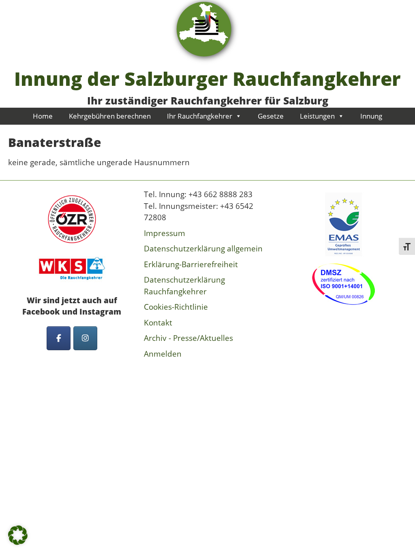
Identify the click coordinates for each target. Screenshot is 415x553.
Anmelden (163, 354)
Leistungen (317, 116)
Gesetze (271, 116)
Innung (371, 116)
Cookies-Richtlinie (176, 307)
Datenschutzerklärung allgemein (203, 248)
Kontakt (158, 322)
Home (43, 116)
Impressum (164, 233)
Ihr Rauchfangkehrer (199, 116)
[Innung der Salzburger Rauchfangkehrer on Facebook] (59, 338)
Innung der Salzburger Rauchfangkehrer (207, 78)
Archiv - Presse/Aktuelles (188, 338)
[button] (18, 535)
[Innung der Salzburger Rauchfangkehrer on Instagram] (85, 338)
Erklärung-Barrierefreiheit (191, 264)
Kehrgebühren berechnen (110, 116)
